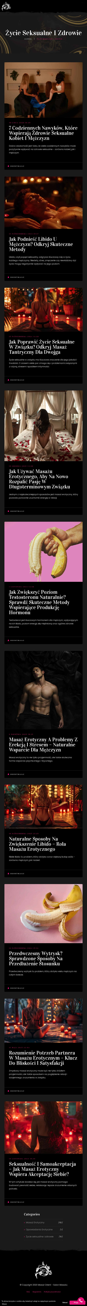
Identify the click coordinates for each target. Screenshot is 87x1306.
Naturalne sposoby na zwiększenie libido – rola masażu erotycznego (37, 844)
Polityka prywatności (52, 1292)
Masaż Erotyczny (35, 1222)
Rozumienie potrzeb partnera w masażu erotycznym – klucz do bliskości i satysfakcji (43, 1058)
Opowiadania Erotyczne (39, 1229)
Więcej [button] (4, 1304)
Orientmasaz (17, 166)
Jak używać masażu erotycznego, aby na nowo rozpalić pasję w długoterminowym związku (39, 479)
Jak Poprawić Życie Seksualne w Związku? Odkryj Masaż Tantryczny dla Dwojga (42, 347)
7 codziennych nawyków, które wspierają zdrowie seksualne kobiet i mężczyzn (43, 133)
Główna (28, 39)
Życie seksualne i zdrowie (39, 1236)
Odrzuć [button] (65, 1302)
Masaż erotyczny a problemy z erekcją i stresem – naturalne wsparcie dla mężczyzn (43, 744)
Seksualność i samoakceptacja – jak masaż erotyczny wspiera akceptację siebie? (42, 1169)
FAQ (28, 1292)
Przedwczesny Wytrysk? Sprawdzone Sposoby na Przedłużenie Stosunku (36, 958)
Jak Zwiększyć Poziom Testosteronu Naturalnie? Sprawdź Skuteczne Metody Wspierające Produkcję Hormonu (39, 602)
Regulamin (37, 1292)
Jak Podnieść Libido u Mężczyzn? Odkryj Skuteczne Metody (41, 244)
